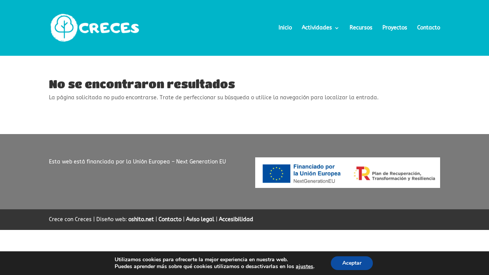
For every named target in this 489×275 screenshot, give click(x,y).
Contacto (428, 28)
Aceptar (351, 263)
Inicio (285, 28)
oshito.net (141, 219)
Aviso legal (200, 219)
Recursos (361, 28)
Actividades (317, 28)
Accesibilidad (236, 219)
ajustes (304, 266)
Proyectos (394, 28)
